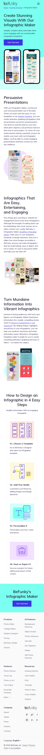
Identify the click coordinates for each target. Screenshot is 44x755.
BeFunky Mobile (10, 643)
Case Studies (30, 694)
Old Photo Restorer (29, 656)
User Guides (30, 675)
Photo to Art (9, 680)
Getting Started (31, 671)
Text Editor (8, 685)
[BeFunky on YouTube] (37, 720)
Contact (7, 731)
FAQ (27, 680)
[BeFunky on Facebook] (37, 715)
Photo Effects (10, 671)
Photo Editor (9, 624)
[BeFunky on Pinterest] (27, 715)
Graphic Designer (16, 8)
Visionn (7, 647)
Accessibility (15, 748)
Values (6, 717)
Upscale (28, 641)
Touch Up (8, 675)
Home (6, 8)
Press (6, 721)
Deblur (27, 650)
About (6, 712)
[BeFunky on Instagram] (27, 720)
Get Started (13, 42)
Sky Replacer (30, 645)
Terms (24, 745)
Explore (28, 699)
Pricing (6, 638)
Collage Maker (10, 629)
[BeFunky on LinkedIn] (32, 720)
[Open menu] (38, 4)
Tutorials (28, 685)
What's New (30, 690)
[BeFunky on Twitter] (32, 715)
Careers (7, 726)
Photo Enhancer (31, 636)
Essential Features (7, 691)
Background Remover (30, 625)
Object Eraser (30, 631)
